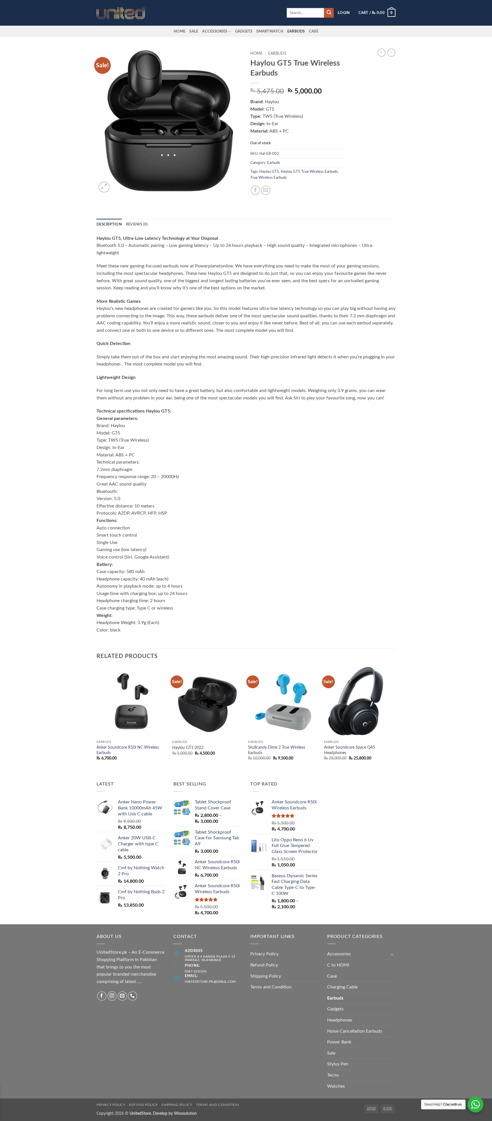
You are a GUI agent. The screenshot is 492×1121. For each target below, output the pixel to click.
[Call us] (132, 996)
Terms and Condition (271, 987)
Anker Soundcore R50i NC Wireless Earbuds (128, 750)
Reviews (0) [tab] (137, 224)
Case (313, 31)
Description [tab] (109, 224)
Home (179, 31)
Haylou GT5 (269, 171)
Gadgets (244, 31)
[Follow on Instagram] (112, 996)
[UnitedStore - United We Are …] (125, 13)
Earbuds (277, 54)
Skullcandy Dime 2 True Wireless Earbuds (276, 750)
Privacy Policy (264, 954)
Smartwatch (269, 31)
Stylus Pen (337, 1064)
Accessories (214, 31)
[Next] (394, 718)
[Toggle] (392, 954)
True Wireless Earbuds (268, 177)
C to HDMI (338, 965)
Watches (336, 1086)
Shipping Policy (265, 976)
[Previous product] (391, 52)
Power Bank (339, 1042)
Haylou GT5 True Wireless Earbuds (309, 171)
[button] (344, 13)
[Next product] (382, 52)
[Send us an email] (122, 996)
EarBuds (296, 31)
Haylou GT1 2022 (188, 748)
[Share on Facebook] (255, 190)
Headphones (339, 1020)
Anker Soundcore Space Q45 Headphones (349, 750)
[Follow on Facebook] (101, 996)
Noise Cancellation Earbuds (354, 1031)
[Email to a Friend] (265, 190)
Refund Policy (264, 965)
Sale (193, 31)
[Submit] (329, 13)
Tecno (333, 1075)
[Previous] (97, 718)
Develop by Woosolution (175, 1113)
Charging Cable (342, 987)
